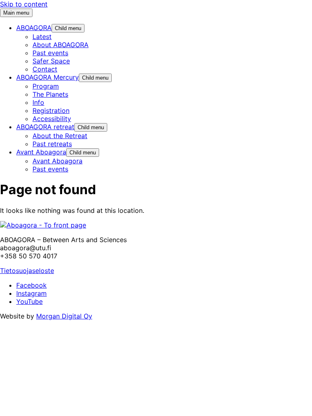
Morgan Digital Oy (64, 316)
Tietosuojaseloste (27, 270)
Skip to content (24, 4)
